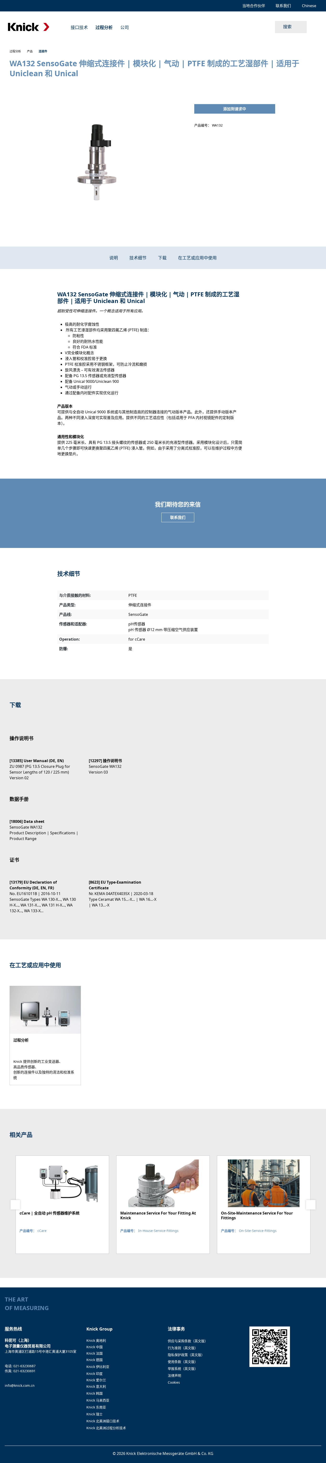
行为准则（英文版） (183, 1348)
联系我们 (177, 517)
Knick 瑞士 (94, 1414)
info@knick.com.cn (20, 1385)
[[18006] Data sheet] (44, 825)
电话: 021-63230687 (20, 1366)
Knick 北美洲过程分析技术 (106, 1428)
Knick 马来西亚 (97, 1400)
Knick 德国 (94, 1359)
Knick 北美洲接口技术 (102, 1421)
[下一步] (310, 1205)
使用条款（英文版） (183, 1361)
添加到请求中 (234, 108)
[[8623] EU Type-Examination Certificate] (123, 889)
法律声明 (174, 1375)
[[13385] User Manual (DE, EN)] (44, 765)
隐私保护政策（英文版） (186, 1354)
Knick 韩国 (94, 1393)
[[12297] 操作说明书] (123, 762)
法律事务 (176, 1329)
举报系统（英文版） (183, 1368)
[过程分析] (45, 1035)
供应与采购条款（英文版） (188, 1341)
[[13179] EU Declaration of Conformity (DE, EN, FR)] (44, 892)
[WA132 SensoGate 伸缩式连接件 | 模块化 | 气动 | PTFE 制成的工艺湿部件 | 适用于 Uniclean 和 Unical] (97, 163)
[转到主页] (29, 27)
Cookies (174, 1382)
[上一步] (15, 1205)
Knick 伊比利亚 (97, 1366)
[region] (97, 163)
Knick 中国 (94, 1347)
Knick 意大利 (96, 1386)
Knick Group (99, 1329)
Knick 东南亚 (96, 1407)
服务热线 (13, 1329)
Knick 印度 (94, 1373)
